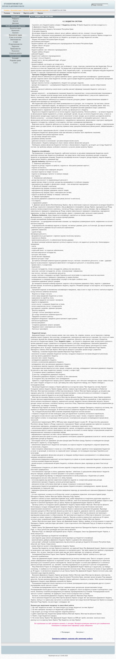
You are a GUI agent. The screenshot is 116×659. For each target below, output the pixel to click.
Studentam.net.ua (13, 4)
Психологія (15, 51)
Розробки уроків (15, 60)
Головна (6, 10)
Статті (15, 63)
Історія (15, 42)
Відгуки (40, 13)
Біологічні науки (15, 28)
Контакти (16, 13)
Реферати (15, 19)
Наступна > (80, 632)
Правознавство (15, 49)
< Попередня (65, 632)
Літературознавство (15, 44)
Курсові (15, 21)
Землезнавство (15, 39)
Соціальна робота (15, 53)
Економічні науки (16, 10)
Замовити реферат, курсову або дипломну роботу (72, 638)
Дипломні (15, 23)
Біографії (15, 58)
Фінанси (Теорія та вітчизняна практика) (35, 10)
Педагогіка (15, 46)
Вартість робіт (29, 13)
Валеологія (15, 30)
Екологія (15, 33)
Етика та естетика (15, 37)
